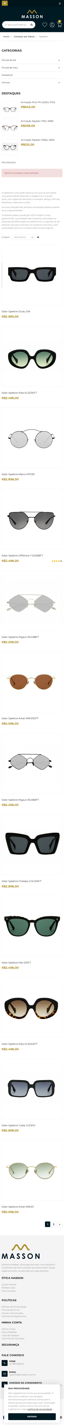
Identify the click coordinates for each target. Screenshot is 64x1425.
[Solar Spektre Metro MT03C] (32, 438)
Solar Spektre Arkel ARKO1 (18, 1206)
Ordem (6, 237)
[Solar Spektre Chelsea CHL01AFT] (32, 844)
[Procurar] (31, 24)
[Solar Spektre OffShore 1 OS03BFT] (32, 519)
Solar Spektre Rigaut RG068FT (20, 799)
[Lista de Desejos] (45, 26)
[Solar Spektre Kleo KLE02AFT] (32, 1007)
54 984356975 (16, 1364)
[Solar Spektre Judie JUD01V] (32, 1089)
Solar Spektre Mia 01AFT (16, 962)
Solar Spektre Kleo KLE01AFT (19, 392)
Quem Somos (9, 1284)
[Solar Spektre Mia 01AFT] (32, 926)
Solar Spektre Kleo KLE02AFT (20, 1043)
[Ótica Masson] (32, 11)
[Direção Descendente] (38, 237)
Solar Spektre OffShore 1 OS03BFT (22, 555)
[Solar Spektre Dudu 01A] (32, 275)
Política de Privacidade (14, 1306)
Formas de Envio (11, 1310)
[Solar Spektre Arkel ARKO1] (32, 1170)
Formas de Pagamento (14, 1316)
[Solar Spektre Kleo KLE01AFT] (32, 356)
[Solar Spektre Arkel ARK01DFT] (32, 682)
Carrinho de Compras (13, 1338)
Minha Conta (8, 1329)
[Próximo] (59, 1224)
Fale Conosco (9, 1291)
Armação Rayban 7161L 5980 (37, 121)
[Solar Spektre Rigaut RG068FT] (32, 763)
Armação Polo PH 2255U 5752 (38, 102)
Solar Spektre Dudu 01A (16, 311)
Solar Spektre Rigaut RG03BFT (20, 637)
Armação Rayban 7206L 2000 (37, 139)
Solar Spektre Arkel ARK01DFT (20, 718)
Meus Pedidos (9, 1332)
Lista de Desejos (10, 1335)
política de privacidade (39, 1409)
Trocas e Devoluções (12, 1313)
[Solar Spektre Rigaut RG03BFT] (32, 600)
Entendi (32, 1416)
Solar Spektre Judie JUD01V (18, 1125)
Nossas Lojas (8, 1287)
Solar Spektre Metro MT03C (18, 474)
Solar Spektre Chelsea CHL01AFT (22, 881)
